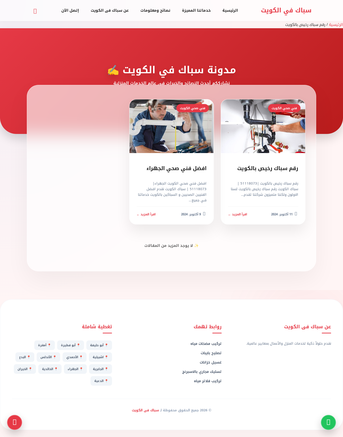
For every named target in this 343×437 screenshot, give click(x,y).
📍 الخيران (25, 369)
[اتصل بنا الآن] (14, 422)
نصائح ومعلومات (155, 10)
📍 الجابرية (100, 369)
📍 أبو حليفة (99, 345)
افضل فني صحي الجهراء (176, 168)
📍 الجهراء (75, 369)
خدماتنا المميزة (196, 10)
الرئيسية (230, 10)
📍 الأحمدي (74, 357)
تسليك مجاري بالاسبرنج (201, 371)
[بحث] (35, 10)
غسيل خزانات (210, 362)
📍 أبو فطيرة (70, 345)
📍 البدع (25, 357)
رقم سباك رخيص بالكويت (267, 168)
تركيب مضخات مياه (205, 343)
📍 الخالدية (50, 369)
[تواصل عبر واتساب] (328, 422)
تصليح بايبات (211, 353)
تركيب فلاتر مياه (207, 381)
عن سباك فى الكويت (110, 10)
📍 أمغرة (44, 345)
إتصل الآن (70, 10)
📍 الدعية (101, 381)
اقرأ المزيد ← (237, 214)
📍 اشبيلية (100, 357)
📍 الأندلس (48, 357)
